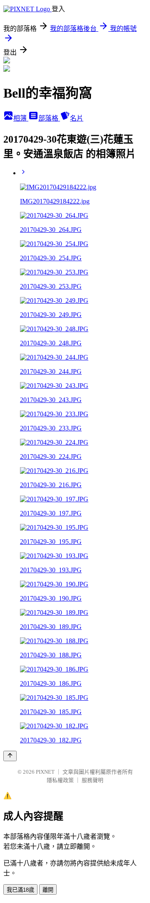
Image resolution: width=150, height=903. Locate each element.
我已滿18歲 (20, 890)
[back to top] (10, 756)
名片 (76, 118)
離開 (47, 890)
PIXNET (45, 772)
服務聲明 (92, 780)
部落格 (49, 118)
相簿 (20, 118)
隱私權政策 (60, 780)
